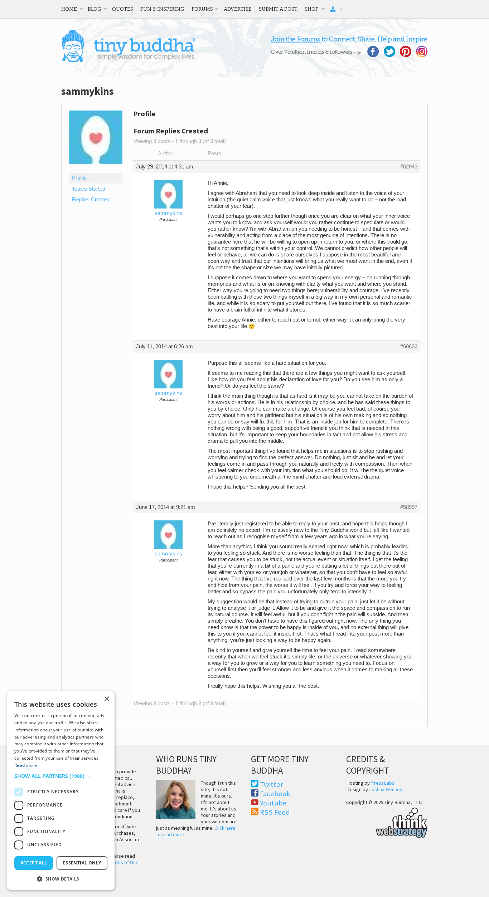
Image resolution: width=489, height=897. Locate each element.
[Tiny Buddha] (128, 61)
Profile (79, 178)
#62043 (408, 167)
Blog (94, 9)
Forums (202, 9)
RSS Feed (275, 812)
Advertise (238, 9)
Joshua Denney (385, 789)
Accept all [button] (33, 863)
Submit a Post (278, 9)
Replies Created (91, 199)
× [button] (106, 699)
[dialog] (61, 790)
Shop (312, 9)
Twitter (271, 784)
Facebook (275, 793)
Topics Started (88, 189)
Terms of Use (124, 862)
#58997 (408, 507)
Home (69, 9)
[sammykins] (95, 169)
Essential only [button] (82, 863)
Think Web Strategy (386, 821)
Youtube (273, 803)
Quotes (122, 9)
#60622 (408, 346)
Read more (25, 765)
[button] (60, 776)
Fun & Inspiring (162, 9)
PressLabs (382, 783)
